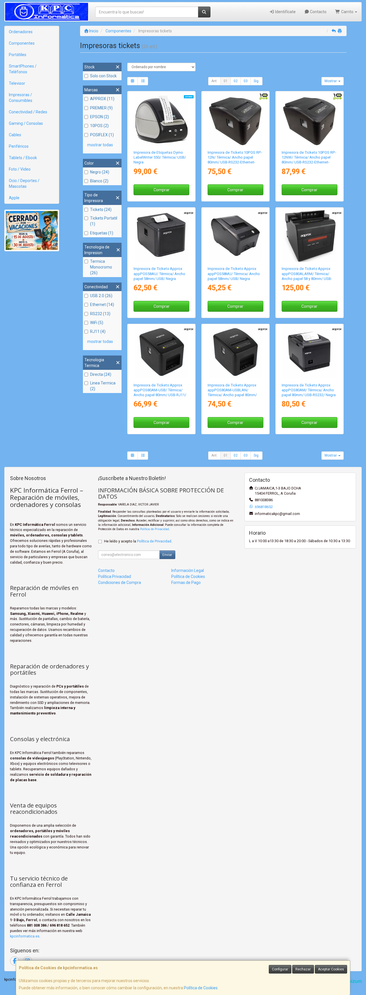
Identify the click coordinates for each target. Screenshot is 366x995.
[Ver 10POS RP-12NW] (309, 119)
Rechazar (303, 969)
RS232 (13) (100, 313)
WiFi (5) (96, 322)
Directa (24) (100, 374)
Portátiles (17, 54)
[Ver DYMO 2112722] (161, 119)
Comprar (162, 189)
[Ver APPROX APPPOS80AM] (309, 352)
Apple (14, 198)
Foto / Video (20, 169)
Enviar (167, 555)
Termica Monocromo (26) (101, 267)
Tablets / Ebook (23, 157)
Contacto (318, 11)
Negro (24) (99, 172)
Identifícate (285, 11)
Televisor (17, 83)
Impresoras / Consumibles (20, 97)
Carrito (347, 11)
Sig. (256, 81)
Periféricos (19, 146)
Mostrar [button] (331, 81)
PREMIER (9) (101, 108)
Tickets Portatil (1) (103, 221)
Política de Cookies (201, 988)
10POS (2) (99, 125)
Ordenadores (21, 31)
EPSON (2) (99, 116)
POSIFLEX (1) (102, 135)
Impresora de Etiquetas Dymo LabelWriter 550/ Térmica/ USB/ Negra (160, 157)
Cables (15, 135)
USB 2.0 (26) (101, 295)
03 (246, 81)
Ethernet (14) (102, 304)
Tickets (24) (101, 209)
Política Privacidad (114, 576)
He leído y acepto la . (138, 541)
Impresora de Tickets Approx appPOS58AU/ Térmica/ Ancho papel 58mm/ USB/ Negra (159, 273)
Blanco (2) (99, 181)
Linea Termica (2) (103, 386)
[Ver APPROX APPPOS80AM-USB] (161, 352)
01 (226, 81)
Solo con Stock (103, 76)
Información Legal (187, 570)
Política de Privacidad (154, 529)
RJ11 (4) (98, 331)
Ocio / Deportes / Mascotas (24, 183)
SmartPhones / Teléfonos (23, 69)
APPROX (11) (102, 98)
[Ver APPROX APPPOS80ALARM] (309, 235)
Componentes (22, 43)
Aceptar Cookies (331, 969)
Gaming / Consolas (26, 123)
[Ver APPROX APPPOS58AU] (161, 235)
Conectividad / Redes (28, 112)
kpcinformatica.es (24, 936)
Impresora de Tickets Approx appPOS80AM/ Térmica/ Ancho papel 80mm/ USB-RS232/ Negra (309, 390)
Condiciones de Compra (119, 582)
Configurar (280, 969)
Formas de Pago (186, 582)
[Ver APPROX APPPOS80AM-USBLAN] (235, 352)
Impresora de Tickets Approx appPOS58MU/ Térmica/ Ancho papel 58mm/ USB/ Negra (234, 273)
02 (236, 81)
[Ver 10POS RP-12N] (235, 119)
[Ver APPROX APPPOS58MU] (235, 235)
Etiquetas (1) (101, 233)
